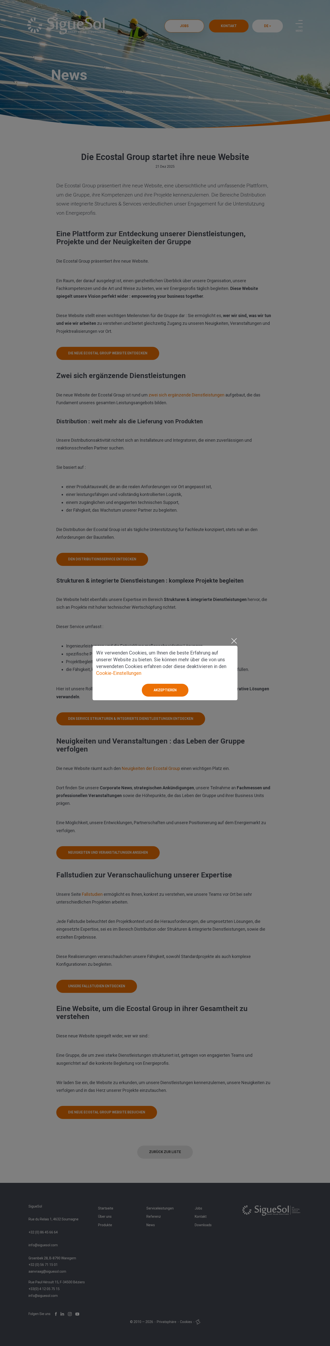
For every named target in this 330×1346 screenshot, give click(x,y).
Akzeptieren (165, 690)
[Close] (233, 641)
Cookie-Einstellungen (118, 673)
